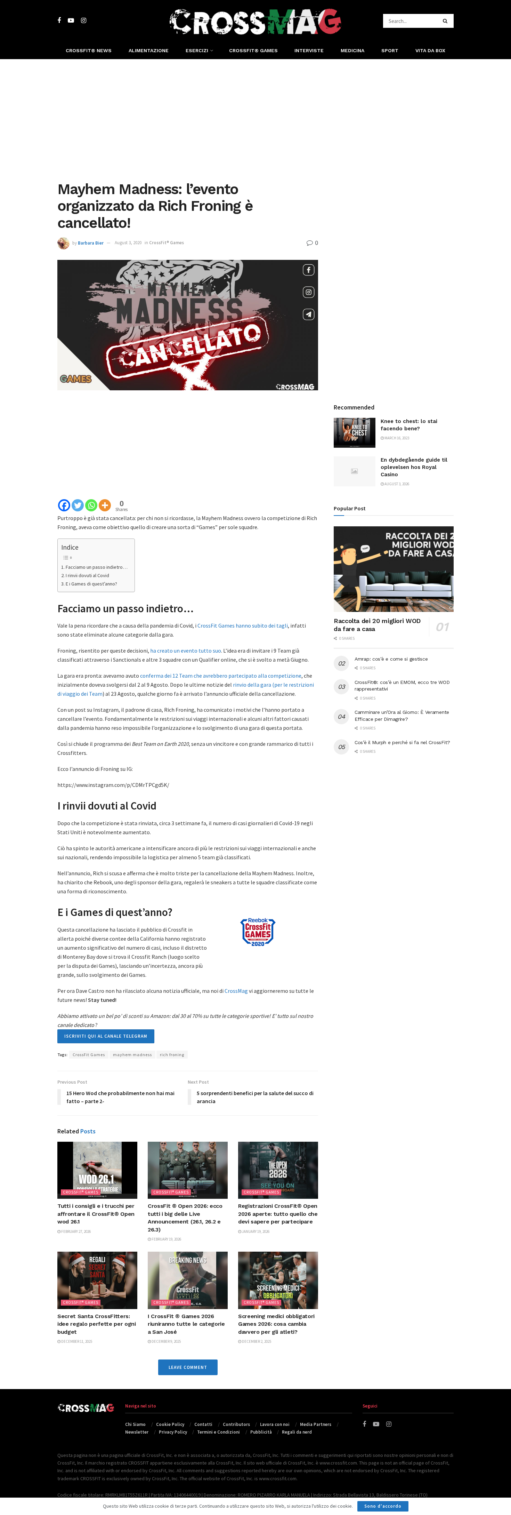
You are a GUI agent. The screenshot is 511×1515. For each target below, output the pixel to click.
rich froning (172, 1054)
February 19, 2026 (166, 1239)
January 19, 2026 (255, 1231)
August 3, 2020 (128, 243)
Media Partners (315, 1424)
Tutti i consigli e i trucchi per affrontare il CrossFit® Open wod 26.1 (96, 1214)
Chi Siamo (135, 1424)
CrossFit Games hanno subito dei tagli (242, 625)
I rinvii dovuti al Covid (87, 575)
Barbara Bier (91, 243)
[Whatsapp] (91, 505)
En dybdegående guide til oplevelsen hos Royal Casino (414, 467)
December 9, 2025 (166, 1341)
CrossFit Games (89, 1054)
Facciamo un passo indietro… (97, 567)
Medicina (352, 50)
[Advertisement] (255, 118)
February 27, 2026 (75, 1231)
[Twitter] (78, 505)
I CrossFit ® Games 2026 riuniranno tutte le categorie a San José (186, 1324)
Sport (389, 50)
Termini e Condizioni (218, 1432)
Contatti (203, 1424)
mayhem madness (132, 1054)
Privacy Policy (173, 1432)
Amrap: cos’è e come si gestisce (391, 659)
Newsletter (136, 1432)
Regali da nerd (297, 1432)
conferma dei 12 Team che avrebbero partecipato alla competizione (220, 675)
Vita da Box (430, 50)
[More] (105, 505)
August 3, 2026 (396, 483)
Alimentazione (149, 50)
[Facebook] (64, 505)
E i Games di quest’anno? (91, 584)
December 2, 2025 (256, 1341)
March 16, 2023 (396, 438)
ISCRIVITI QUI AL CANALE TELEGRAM (105, 1036)
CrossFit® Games (253, 50)
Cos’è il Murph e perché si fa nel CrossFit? (402, 742)
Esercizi (197, 50)
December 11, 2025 (76, 1341)
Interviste (309, 50)
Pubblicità (261, 1432)
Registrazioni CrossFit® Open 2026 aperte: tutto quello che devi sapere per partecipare (278, 1214)
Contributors (236, 1424)
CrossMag (236, 990)
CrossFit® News (89, 50)
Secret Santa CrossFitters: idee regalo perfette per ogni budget (96, 1324)
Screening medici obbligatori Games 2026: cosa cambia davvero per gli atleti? (276, 1324)
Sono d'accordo (383, 1506)
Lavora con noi (275, 1424)
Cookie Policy (170, 1424)
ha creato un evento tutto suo (185, 650)
